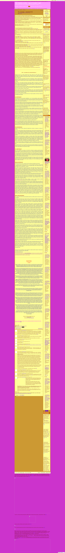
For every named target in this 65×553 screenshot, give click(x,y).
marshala (23, 339)
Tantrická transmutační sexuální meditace (47, 256)
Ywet (23, 12)
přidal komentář (48, 140)
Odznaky (39, 472)
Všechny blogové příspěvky (18, 9)
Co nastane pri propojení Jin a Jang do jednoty (47, 283)
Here (48, 114)
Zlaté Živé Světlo (24, 351)
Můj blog (24, 9)
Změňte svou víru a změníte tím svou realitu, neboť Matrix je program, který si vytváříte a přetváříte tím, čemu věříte (47, 325)
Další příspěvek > (40, 328)
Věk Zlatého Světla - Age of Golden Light (28, 3)
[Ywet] (16, 13)
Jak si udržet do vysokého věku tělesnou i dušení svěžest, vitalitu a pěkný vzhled (47, 119)
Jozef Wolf (48, 157)
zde (46, 8)
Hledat (64, 0)
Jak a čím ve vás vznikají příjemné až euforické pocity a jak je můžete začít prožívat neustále (47, 142)
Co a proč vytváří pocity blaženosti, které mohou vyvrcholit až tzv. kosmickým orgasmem (47, 270)
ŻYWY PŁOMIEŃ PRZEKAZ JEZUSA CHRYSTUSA (47, 162)
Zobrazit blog (20, 13)
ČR (49, 89)
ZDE (46, 1)
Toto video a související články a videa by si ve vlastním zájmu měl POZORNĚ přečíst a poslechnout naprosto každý (47, 382)
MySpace (17, 327)
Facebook (20, 327)
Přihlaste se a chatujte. (60, 552)
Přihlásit (55, 0)
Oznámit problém (43, 472)
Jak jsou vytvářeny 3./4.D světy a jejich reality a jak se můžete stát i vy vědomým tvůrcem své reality (47, 356)
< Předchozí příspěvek (18, 328)
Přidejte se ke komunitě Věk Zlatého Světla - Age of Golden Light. (23, 393)
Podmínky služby (48, 472)
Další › (23, 395)
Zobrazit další (46, 350)
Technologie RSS (15, 396)
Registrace (53, 0)
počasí (47, 89)
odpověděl (47, 171)
